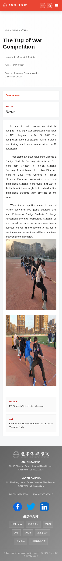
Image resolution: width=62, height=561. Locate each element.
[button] (49, 5)
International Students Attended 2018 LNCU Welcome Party (31, 423)
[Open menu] (56, 5)
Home (6, 30)
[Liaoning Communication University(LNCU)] (20, 5)
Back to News (13, 95)
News (15, 30)
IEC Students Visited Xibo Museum (26, 403)
